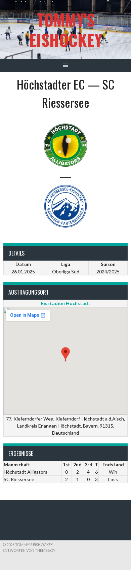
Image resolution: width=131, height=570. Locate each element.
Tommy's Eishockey (65, 29)
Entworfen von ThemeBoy (29, 550)
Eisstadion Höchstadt (65, 303)
